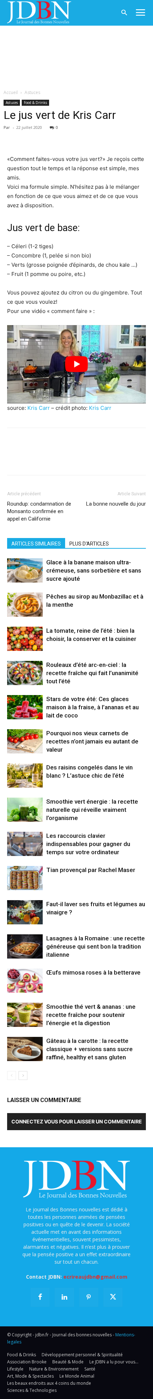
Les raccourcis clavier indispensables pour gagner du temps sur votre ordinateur (88, 844)
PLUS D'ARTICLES (89, 544)
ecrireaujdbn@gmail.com (95, 1276)
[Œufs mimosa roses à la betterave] (25, 981)
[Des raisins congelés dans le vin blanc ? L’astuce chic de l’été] (25, 775)
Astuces (32, 92)
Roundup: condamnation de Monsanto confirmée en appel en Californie (39, 511)
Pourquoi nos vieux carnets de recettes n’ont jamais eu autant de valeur (92, 741)
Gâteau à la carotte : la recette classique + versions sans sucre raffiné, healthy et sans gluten (89, 1049)
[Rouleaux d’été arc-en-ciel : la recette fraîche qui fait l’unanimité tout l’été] (25, 673)
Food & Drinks (35, 102)
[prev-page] (11, 1075)
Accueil (11, 92)
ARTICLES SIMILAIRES (36, 544)
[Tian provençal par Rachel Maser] (25, 878)
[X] (30, 138)
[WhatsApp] (63, 138)
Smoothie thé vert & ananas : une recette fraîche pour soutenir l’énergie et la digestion (91, 1015)
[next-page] (23, 1075)
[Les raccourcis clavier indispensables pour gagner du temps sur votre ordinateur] (25, 844)
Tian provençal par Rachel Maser (90, 869)
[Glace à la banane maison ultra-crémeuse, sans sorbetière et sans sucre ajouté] (25, 570)
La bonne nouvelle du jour (116, 504)
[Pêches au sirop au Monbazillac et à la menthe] (25, 605)
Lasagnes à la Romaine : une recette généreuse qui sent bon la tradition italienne (95, 946)
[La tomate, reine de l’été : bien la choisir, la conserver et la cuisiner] (25, 639)
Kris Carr (38, 407)
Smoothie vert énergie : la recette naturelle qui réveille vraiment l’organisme (92, 809)
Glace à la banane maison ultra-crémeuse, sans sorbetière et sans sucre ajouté (93, 570)
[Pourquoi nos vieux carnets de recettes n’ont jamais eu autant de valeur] (25, 741)
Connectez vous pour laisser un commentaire (76, 1121)
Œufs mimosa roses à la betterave (93, 972)
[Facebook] (14, 138)
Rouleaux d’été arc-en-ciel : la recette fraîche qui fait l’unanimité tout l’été (92, 673)
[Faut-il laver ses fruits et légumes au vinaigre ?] (25, 912)
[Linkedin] (80, 138)
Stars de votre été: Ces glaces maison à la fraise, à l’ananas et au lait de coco (92, 707)
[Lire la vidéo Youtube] (76, 364)
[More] (96, 138)
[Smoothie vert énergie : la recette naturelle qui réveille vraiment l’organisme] (25, 810)
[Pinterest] (47, 138)
